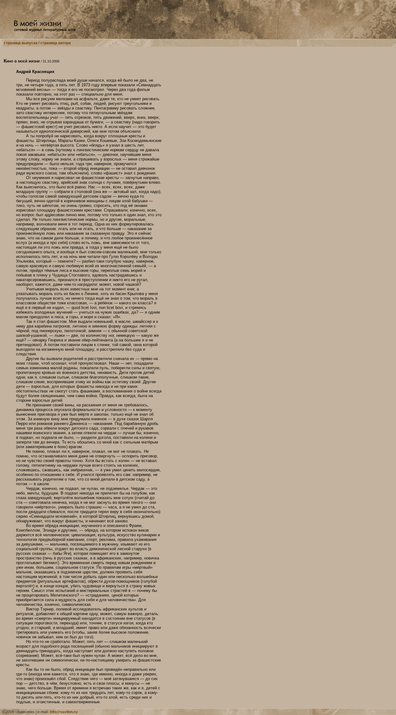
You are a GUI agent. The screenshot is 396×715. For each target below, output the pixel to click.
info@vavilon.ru (63, 712)
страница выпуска (20, 43)
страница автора (55, 43)
